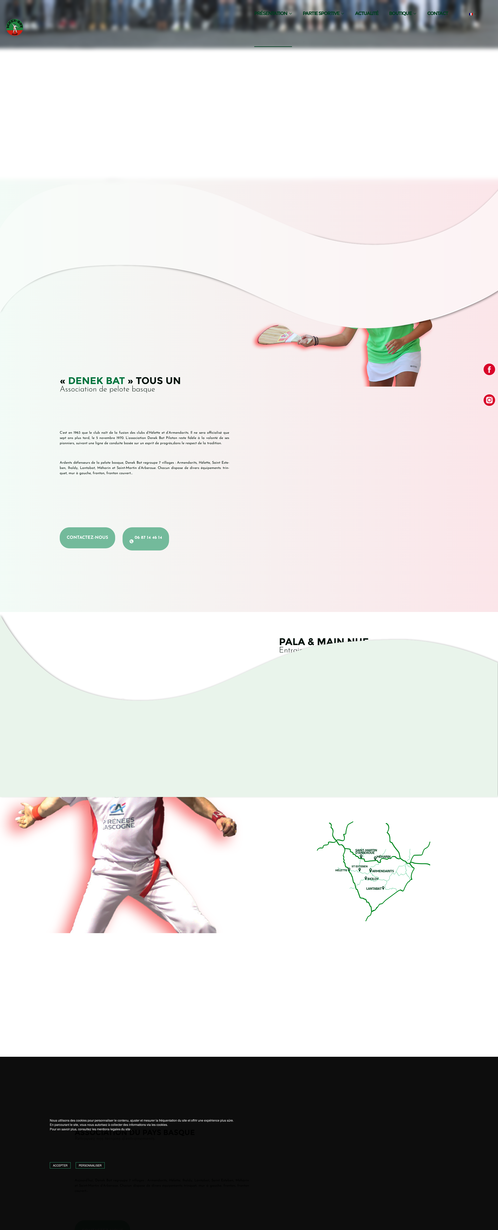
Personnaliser (90, 1165)
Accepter (60, 1165)
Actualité (366, 13)
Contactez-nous (87, 537)
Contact (437, 13)
